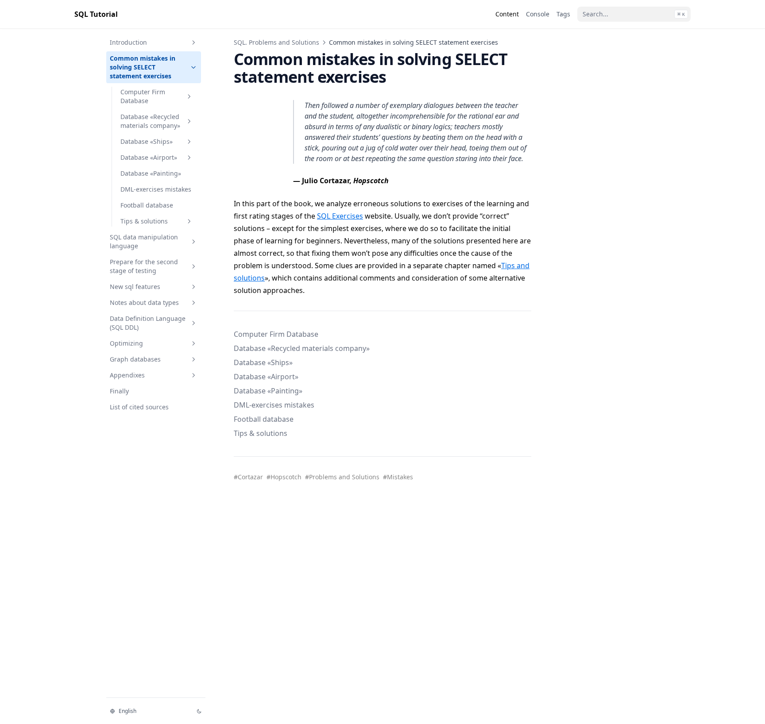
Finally (119, 391)
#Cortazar (248, 477)
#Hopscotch (284, 477)
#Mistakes (398, 477)
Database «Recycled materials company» (150, 121)
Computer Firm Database (142, 96)
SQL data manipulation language (144, 241)
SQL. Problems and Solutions (276, 42)
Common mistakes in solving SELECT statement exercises (142, 67)
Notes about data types (144, 302)
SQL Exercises (340, 216)
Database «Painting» (150, 173)
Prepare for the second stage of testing (144, 266)
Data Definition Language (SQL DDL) (147, 322)
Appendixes (127, 375)
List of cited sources (139, 407)
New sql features (135, 286)
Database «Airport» (148, 157)
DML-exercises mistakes (155, 189)
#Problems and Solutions (342, 477)
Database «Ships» (146, 141)
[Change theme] (199, 711)
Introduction (128, 42)
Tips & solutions (144, 221)
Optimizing (126, 343)
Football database (146, 205)
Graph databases (135, 359)
